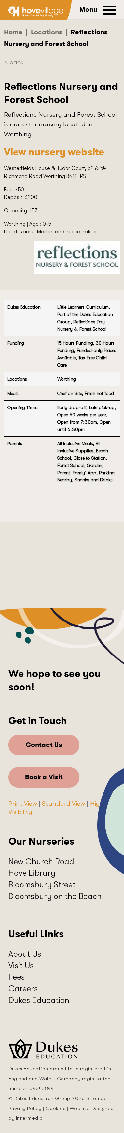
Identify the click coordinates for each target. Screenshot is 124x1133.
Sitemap (96, 1098)
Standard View (63, 803)
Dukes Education (38, 1000)
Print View (22, 803)
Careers (23, 988)
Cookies (56, 1108)
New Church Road (41, 861)
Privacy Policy (24, 1108)
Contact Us (44, 744)
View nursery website (54, 152)
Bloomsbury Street (42, 884)
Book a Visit (44, 777)
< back (14, 62)
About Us (24, 954)
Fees (16, 977)
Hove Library (31, 873)
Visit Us (21, 965)
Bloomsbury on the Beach (55, 896)
